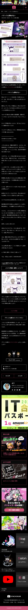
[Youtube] (19, 390)
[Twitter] (14, 390)
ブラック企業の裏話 (14, 17)
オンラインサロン (10, 87)
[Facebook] (17, 390)
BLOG (8, 17)
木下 (9, 366)
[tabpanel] (14, 446)
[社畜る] (14, 7)
